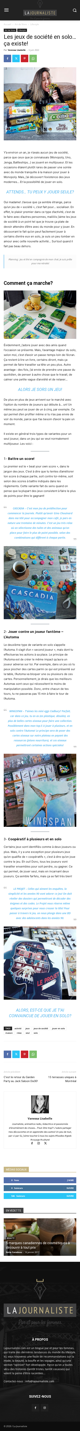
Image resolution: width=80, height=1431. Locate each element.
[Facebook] (7, 58)
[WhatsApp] (33, 58)
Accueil (7, 24)
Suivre (70, 1188)
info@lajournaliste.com (39, 1381)
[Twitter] (16, 58)
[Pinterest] (24, 58)
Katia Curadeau (14, 1252)
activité (18, 1028)
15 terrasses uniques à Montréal (62, 1079)
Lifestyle (34, 24)
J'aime (70, 1180)
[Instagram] (40, 1143)
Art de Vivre (21, 24)
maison (9, 1032)
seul (28, 1032)
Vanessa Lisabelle (17, 50)
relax (19, 1032)
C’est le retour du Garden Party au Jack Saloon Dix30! (21, 1079)
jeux (27, 1028)
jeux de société (41, 1028)
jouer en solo (58, 1028)
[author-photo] (40, 1113)
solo (36, 1032)
